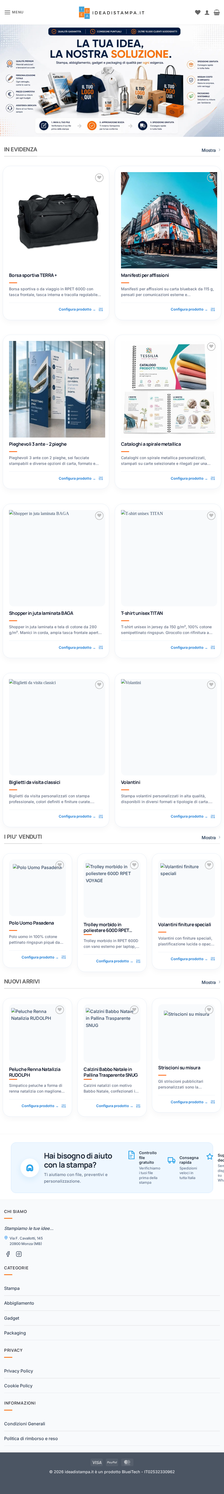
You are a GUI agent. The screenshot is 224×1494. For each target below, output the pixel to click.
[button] (13, 12)
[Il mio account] (207, 12)
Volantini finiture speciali (184, 925)
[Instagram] (19, 1254)
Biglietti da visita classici (34, 782)
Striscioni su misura (179, 1068)
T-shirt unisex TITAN (142, 613)
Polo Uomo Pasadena (31, 923)
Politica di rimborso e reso (31, 1438)
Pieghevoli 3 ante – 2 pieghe (38, 444)
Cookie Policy (18, 1385)
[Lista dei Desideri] (198, 12)
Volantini (130, 782)
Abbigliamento (19, 1303)
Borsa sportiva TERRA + (33, 275)
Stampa (12, 1288)
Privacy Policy (18, 1371)
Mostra (209, 150)
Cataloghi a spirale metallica (151, 444)
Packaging (15, 1333)
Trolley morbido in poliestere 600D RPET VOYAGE (106, 927)
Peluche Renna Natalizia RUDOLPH (34, 1072)
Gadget (11, 1318)
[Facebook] (8, 1254)
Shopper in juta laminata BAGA (41, 613)
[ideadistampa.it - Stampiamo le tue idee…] (112, 12)
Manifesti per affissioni (145, 275)
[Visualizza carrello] (217, 12)
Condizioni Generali (24, 1423)
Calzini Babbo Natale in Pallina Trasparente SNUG (111, 1072)
